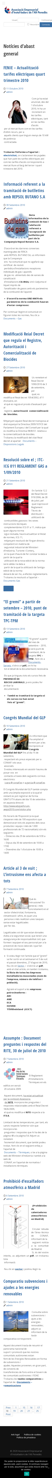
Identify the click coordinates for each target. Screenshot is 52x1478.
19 (14, 1410)
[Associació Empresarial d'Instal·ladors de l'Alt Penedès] (26, 10)
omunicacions (13, 1385)
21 (28, 1410)
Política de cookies (32, 1434)
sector (19, 1269)
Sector (21, 965)
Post (8, 1414)
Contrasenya (46, 20)
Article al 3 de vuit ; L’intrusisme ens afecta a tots (24, 874)
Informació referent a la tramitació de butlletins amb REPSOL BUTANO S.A (24, 190)
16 (31, 1407)
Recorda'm (34, 24)
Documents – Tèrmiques (16, 1152)
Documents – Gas (12, 318)
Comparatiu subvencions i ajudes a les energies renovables (25, 1287)
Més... (8, 588)
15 (24, 1407)
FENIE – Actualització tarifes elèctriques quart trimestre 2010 (24, 74)
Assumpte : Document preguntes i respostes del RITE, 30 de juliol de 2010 (24, 1044)
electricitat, (10, 155)
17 (38, 1407)
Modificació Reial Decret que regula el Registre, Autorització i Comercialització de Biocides (23, 346)
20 (21, 1410)
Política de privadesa (26, 1437)
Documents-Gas (11, 580)
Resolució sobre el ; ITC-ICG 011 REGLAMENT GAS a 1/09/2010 (25, 466)
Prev (8, 1407)
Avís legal (15, 1434)
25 (37, 1410)
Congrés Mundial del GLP (24, 718)
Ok (27, 1474)
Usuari (14, 20)
